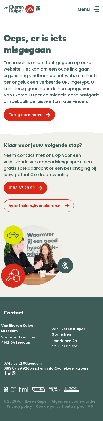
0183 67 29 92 (15, 368)
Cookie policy (48, 406)
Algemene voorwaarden (74, 401)
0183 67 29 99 (22, 188)
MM (90, 406)
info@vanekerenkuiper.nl (68, 368)
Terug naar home (26, 115)
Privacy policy (19, 406)
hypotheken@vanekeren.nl (35, 205)
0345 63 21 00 (15, 363)
